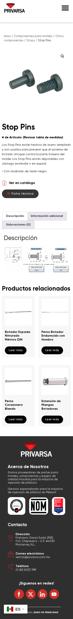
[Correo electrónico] (11, 554)
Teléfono (22, 566)
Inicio (7, 36)
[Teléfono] (11, 567)
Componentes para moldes (33, 36)
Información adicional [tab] (47, 216)
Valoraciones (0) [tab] (18, 224)
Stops (30, 40)
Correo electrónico (30, 553)
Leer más (16, 350)
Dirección (23, 534)
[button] (65, 8)
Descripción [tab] (15, 216)
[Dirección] (11, 538)
